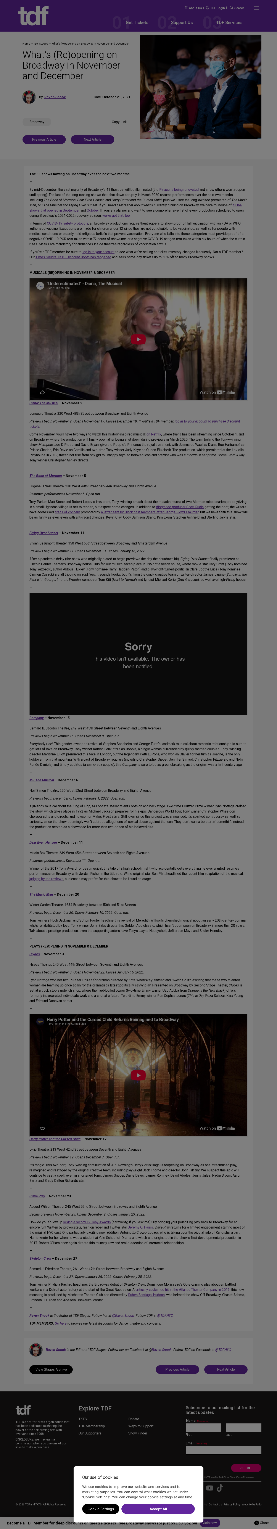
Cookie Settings (101, 1509)
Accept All (158, 1509)
